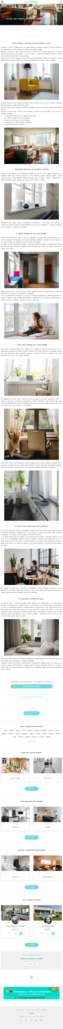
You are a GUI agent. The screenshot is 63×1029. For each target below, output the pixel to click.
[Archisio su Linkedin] (41, 1020)
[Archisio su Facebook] (21, 1020)
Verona (18, 733)
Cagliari (48, 737)
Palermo (30, 730)
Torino (24, 730)
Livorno (41, 737)
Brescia (51, 733)
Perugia (27, 737)
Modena (20, 737)
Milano (12, 730)
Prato (14, 737)
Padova (31, 733)
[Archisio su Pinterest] (31, 1020)
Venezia (11, 733)
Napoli (18, 730)
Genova (37, 730)
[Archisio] (31, 2)
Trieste (38, 733)
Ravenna (34, 737)
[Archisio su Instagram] (26, 1020)
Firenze (51, 730)
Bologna (44, 730)
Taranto (44, 733)
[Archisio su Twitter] (36, 1020)
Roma (6, 730)
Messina (24, 733)
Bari (56, 730)
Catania (4, 733)
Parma (58, 733)
